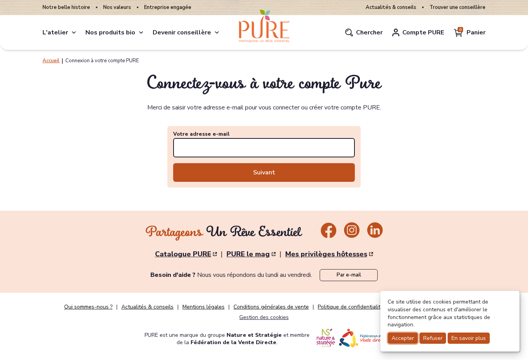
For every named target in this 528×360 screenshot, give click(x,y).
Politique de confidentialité (350, 307)
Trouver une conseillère (457, 7)
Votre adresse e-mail (201, 134)
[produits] (141, 32)
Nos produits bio (110, 32)
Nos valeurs (117, 7)
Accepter (403, 338)
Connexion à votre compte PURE (102, 61)
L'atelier (55, 32)
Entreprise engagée (167, 7)
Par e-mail (349, 274)
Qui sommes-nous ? (88, 307)
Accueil (51, 61)
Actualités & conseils (391, 7)
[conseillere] (217, 32)
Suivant (264, 172)
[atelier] (74, 32)
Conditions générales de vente (271, 307)
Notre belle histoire (66, 7)
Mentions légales (203, 307)
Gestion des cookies (264, 317)
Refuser (433, 338)
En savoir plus (468, 338)
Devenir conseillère (182, 32)
